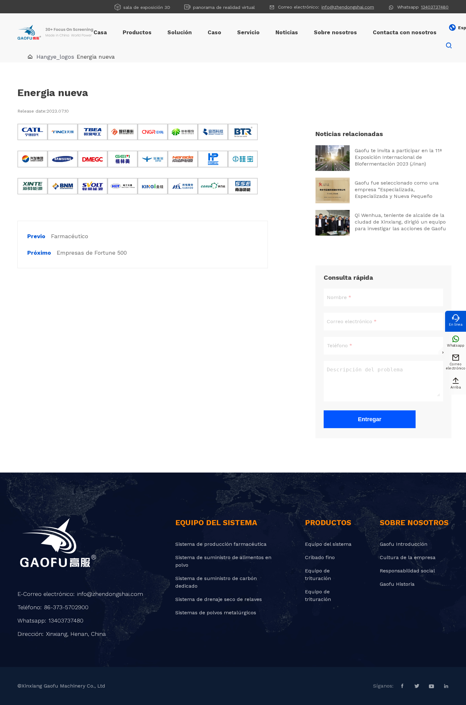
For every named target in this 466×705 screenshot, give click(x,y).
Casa (100, 32)
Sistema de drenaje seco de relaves (218, 599)
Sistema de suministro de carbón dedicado (216, 582)
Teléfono (337, 346)
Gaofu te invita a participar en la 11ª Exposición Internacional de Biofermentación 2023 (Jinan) (398, 157)
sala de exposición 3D (142, 7)
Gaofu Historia (397, 584)
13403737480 (435, 7)
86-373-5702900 (66, 607)
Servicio (248, 32)
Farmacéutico (69, 236)
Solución (179, 32)
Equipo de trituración (318, 574)
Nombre (337, 297)
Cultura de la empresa (408, 557)
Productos (137, 32)
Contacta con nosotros (405, 32)
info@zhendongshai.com (347, 7)
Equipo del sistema (328, 544)
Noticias (286, 32)
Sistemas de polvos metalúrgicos (215, 613)
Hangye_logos (55, 56)
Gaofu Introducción (403, 544)
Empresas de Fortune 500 (92, 252)
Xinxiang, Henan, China (76, 633)
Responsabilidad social (407, 571)
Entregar (369, 419)
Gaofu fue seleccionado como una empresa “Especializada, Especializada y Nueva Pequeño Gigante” (397, 189)
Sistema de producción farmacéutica (221, 544)
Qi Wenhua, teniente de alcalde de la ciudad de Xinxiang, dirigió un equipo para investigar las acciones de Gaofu (400, 222)
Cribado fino (320, 557)
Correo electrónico (349, 321)
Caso (214, 32)
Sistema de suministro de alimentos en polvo (223, 561)
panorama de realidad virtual (219, 7)
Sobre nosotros (335, 32)
